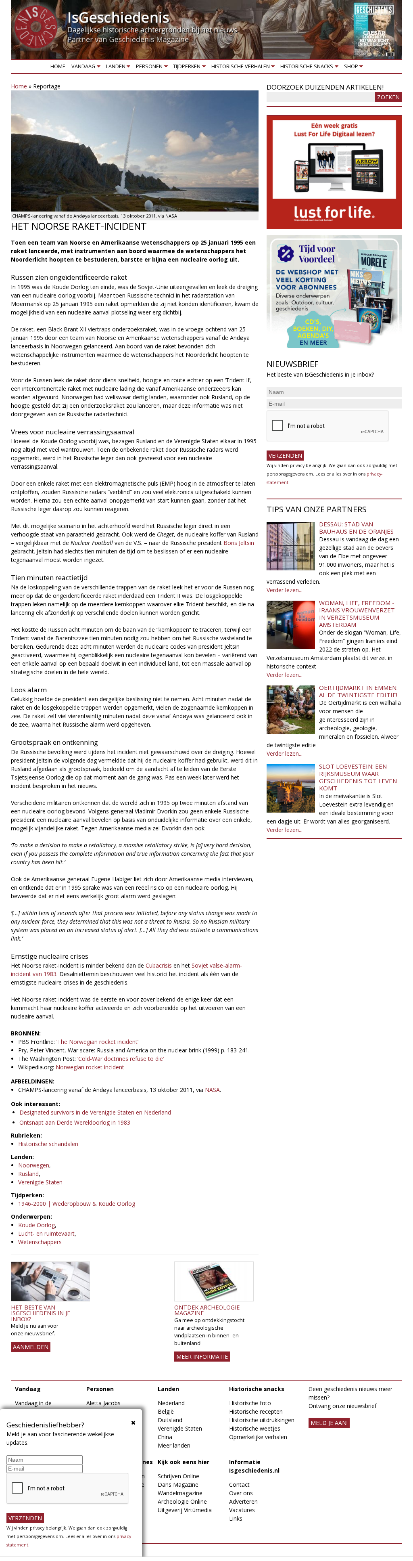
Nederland (171, 1403)
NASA (212, 1090)
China (165, 1437)
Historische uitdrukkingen (261, 1420)
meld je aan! (329, 1423)
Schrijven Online (178, 1476)
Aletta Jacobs (103, 1403)
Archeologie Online (182, 1501)
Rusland (28, 1174)
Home (57, 66)
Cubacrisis (159, 965)
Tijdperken (185, 68)
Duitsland (170, 1420)
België (166, 1411)
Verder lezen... (284, 590)
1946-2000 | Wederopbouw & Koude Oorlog (76, 1203)
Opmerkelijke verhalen (258, 1437)
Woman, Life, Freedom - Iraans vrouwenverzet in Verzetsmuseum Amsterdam (357, 614)
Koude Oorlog (36, 1225)
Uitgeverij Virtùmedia (185, 1510)
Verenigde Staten (40, 1182)
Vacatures (242, 1510)
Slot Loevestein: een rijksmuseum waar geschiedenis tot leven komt (358, 777)
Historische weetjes (254, 1428)
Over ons (241, 1493)
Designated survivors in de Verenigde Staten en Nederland (95, 1112)
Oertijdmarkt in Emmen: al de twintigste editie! (358, 691)
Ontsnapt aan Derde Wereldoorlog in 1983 (74, 1122)
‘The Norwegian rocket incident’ (97, 1042)
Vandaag (82, 68)
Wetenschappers (40, 1242)
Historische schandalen (48, 1144)
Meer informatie (202, 1356)
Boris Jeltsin (238, 543)
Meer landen (174, 1445)
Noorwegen (33, 1165)
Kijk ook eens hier (183, 1462)
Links (235, 1518)
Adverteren (243, 1501)
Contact (239, 1484)
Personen (148, 68)
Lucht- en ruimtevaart (46, 1233)
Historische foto (250, 1403)
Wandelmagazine (180, 1493)
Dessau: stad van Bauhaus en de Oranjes (356, 527)
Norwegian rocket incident (90, 1067)
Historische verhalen (239, 68)
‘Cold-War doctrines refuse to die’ (120, 1058)
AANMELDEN (30, 1347)
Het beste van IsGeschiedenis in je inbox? (40, 1313)
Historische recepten (256, 1411)
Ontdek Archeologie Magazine (207, 1310)
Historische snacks (305, 68)
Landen (114, 68)
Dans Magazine (178, 1484)
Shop (349, 68)
